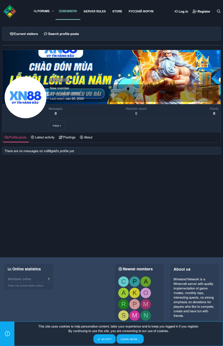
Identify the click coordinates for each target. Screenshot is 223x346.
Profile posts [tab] (18, 137)
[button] (53, 11)
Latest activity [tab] (45, 137)
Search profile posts (63, 33)
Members (70, 11)
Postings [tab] (69, 137)
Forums (43, 11)
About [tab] (88, 137)
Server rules (95, 11)
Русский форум (141, 11)
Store (117, 11)
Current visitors (26, 33)
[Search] (218, 11)
